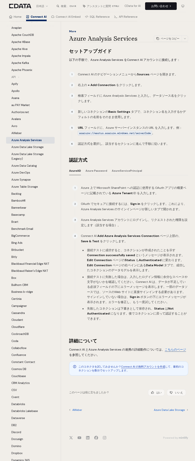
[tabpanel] (128, 257)
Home (18, 17)
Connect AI (39, 17)
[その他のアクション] (185, 38)
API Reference (128, 17)
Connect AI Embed (68, 17)
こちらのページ (175, 350)
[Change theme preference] (183, 6)
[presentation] (33, 241)
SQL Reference (100, 17)
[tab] (75, 170)
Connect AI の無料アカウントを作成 (143, 366)
